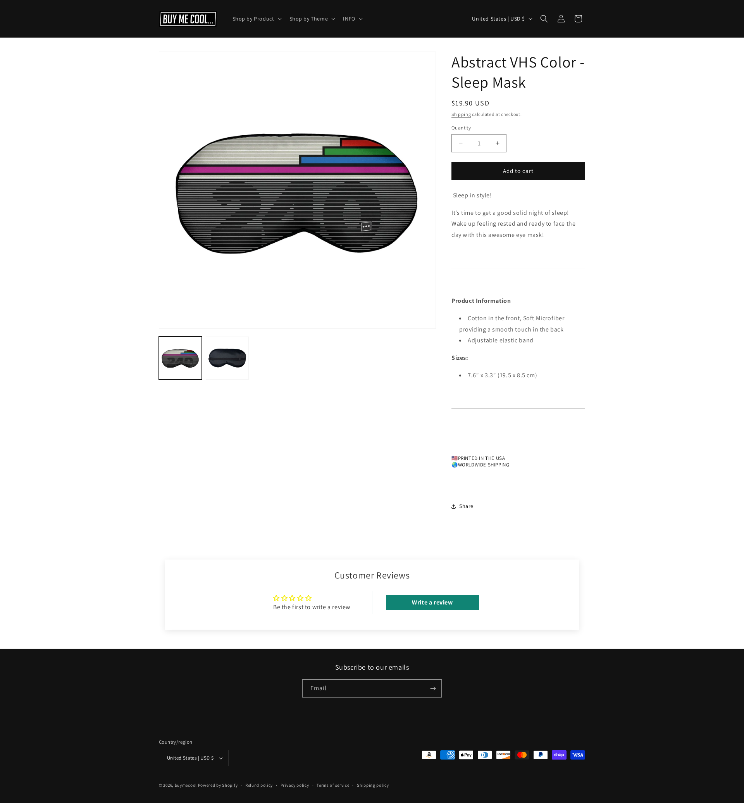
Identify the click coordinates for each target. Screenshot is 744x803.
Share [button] (466, 506)
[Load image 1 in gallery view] (180, 358)
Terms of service (333, 784)
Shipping (461, 114)
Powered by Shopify (218, 785)
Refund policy (259, 784)
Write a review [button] (432, 602)
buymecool (186, 785)
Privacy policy (295, 784)
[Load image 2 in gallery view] (227, 358)
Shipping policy (373, 784)
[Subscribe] (432, 688)
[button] (256, 18)
